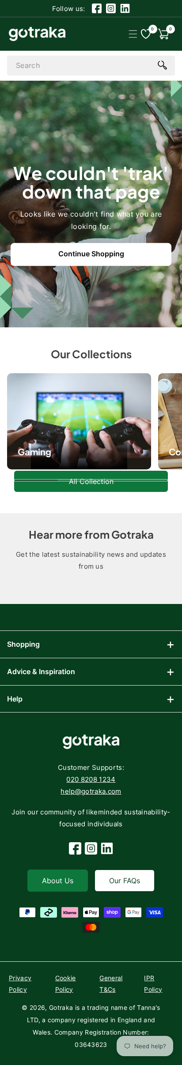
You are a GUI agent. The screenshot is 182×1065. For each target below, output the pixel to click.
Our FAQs (124, 880)
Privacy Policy (20, 983)
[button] (133, 34)
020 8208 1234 (90, 779)
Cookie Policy (65, 983)
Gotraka (61, 1007)
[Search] (162, 65)
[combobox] (91, 65)
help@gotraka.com (91, 791)
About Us (57, 880)
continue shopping (91, 253)
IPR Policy (153, 983)
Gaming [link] (34, 451)
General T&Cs (110, 983)
